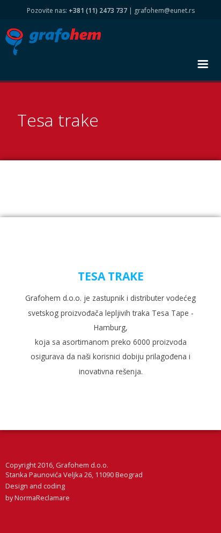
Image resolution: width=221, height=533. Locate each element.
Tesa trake (58, 119)
